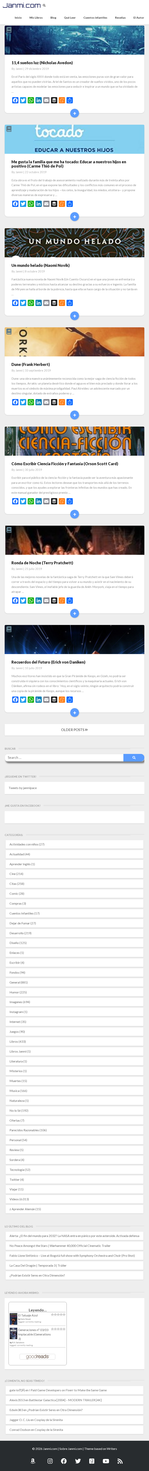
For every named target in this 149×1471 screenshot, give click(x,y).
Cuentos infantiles (95, 17)
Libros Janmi (18, 1051)
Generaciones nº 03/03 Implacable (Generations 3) (34, 1334)
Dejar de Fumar (20, 923)
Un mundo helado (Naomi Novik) (40, 265)
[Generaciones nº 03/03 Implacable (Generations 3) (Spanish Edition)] (13, 1334)
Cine (13, 874)
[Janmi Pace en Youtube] (106, 1458)
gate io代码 (17, 1390)
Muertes (15, 1081)
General (15, 982)
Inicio (18, 17)
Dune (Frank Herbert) (30, 364)
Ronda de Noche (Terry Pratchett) (42, 562)
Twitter (15, 1179)
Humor (14, 992)
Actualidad (17, 854)
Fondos (14, 972)
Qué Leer (70, 17)
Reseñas (120, 17)
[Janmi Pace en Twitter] (78, 1458)
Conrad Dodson (20, 1429)
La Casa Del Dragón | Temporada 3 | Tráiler (38, 1265)
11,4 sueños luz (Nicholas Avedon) (42, 62)
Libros (14, 1041)
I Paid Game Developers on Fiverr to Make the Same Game (68, 1390)
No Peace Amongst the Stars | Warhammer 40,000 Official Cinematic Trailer (60, 1245)
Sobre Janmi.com (70, 1448)
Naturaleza (17, 1100)
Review (14, 1150)
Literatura (16, 1061)
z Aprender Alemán (22, 1209)
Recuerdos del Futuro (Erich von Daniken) (48, 662)
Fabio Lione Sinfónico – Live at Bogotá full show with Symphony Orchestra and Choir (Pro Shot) (72, 1255)
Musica (14, 1090)
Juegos (14, 1031)
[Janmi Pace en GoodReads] (91, 1458)
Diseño (14, 943)
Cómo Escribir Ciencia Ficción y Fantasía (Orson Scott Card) (64, 463)
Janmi (19, 68)
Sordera (15, 1160)
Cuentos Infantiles (22, 913)
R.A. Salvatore (18, 1342)
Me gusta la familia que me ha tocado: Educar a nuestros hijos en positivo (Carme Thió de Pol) (68, 163)
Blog (53, 17)
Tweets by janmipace (23, 788)
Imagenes (16, 1002)
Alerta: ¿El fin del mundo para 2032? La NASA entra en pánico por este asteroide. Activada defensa (74, 1236)
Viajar (13, 1189)
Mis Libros (36, 17)
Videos (14, 1199)
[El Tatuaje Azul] (13, 1321)
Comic (14, 893)
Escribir (15, 962)
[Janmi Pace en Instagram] (50, 1458)
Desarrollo (17, 933)
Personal (15, 1140)
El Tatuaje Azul (28, 1315)
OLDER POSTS (73, 730)
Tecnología (17, 1169)
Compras (16, 903)
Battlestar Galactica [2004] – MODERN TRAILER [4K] (65, 1400)
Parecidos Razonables (24, 1130)
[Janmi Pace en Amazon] (33, 1458)
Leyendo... (38, 1310)
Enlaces (15, 952)
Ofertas (15, 1120)
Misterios (16, 1071)
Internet (15, 1021)
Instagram (16, 1012)
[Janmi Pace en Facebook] (64, 1458)
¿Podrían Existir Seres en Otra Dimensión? (37, 1275)
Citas (13, 883)
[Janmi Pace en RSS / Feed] (120, 1458)
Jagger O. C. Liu (20, 1420)
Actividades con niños (24, 844)
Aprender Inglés (20, 864)
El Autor (138, 17)
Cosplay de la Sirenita (48, 1420)
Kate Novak (26, 1319)
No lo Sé (15, 1110)
